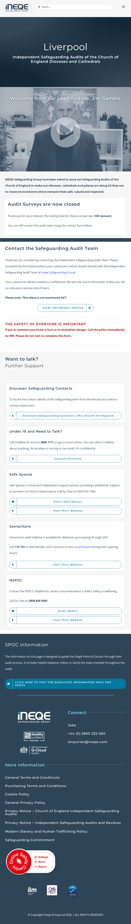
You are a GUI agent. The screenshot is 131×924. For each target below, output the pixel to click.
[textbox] (65, 362)
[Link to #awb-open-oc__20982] (65, 132)
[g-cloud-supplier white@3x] (34, 746)
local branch (83, 547)
